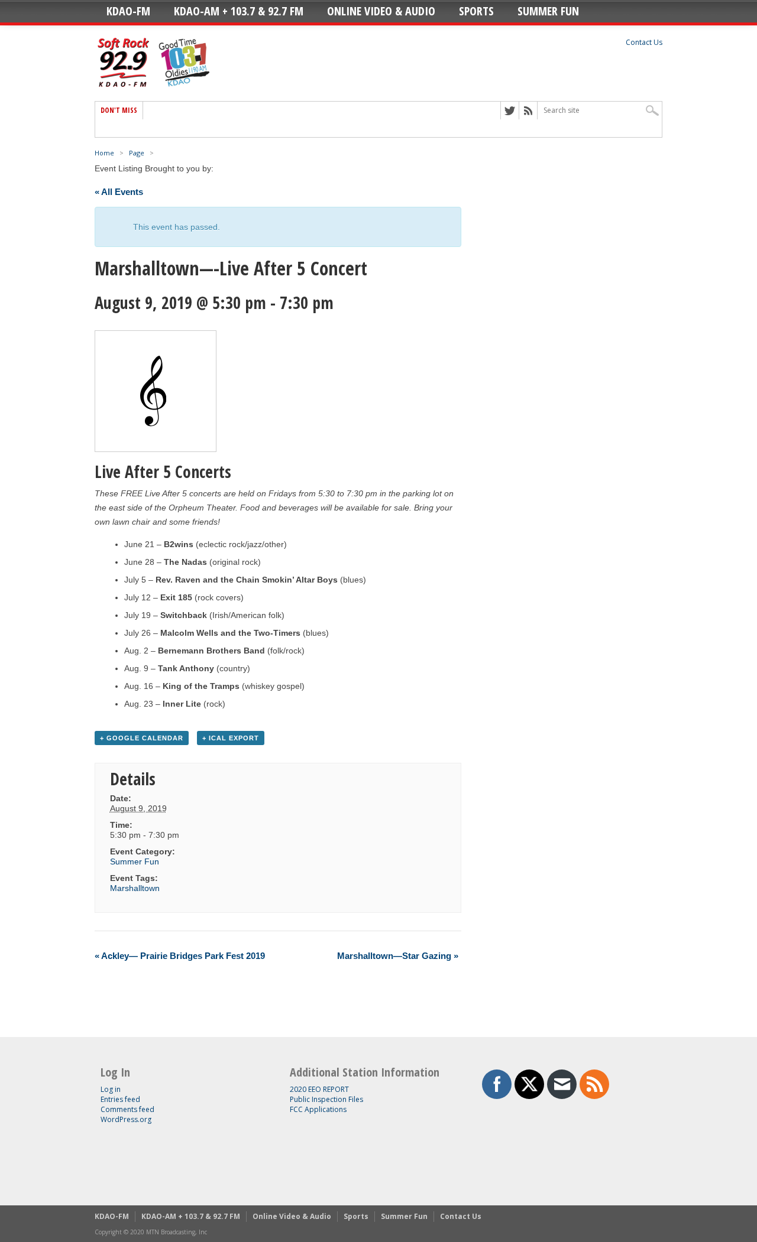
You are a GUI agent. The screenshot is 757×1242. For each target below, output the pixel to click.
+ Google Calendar (141, 738)
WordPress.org (126, 1119)
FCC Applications (318, 1109)
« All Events (119, 192)
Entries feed (120, 1099)
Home (104, 152)
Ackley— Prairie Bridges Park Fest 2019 (180, 956)
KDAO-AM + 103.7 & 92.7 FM (238, 11)
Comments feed (127, 1109)
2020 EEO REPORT (319, 1089)
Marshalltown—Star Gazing (397, 956)
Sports (476, 11)
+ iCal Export (230, 738)
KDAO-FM (128, 11)
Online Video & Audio (381, 11)
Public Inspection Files (326, 1099)
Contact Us (644, 42)
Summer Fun (548, 11)
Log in (111, 1089)
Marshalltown (135, 888)
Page (136, 152)
